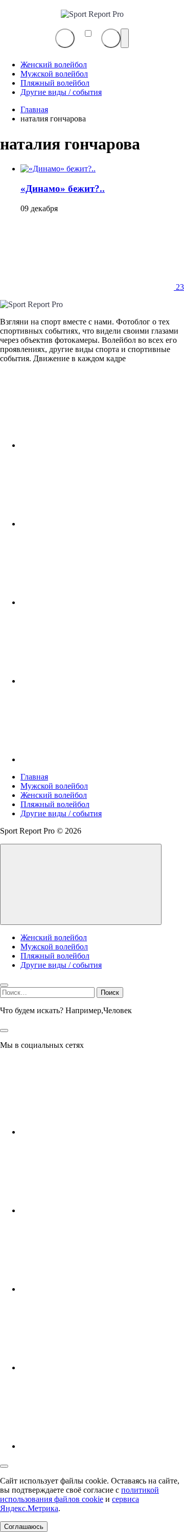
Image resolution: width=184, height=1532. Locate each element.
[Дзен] (97, 680)
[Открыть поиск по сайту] (111, 38)
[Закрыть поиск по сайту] (4, 1030)
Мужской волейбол (54, 786)
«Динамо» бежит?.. (62, 188)
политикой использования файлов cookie (79, 1494)
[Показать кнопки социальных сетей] (65, 38)
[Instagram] (97, 523)
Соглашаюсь (23, 1526)
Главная (34, 776)
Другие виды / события (61, 813)
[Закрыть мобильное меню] (4, 985)
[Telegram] (97, 602)
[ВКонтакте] (97, 445)
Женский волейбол (53, 795)
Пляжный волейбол (54, 804)
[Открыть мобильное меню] (125, 38)
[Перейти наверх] (81, 884)
